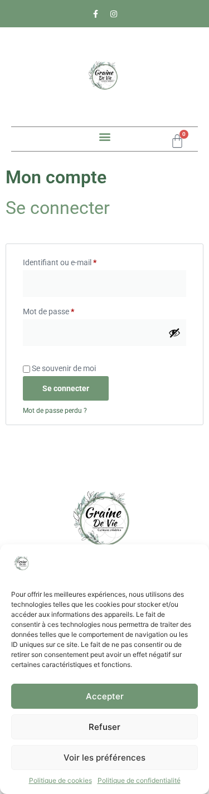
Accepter (105, 696)
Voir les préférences (104, 757)
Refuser (104, 727)
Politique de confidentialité (139, 780)
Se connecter (65, 388)
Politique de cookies (60, 780)
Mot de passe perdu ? (55, 411)
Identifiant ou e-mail (78, 261)
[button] (104, 136)
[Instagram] (113, 14)
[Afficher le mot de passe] (174, 333)
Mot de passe (67, 310)
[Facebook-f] (95, 14)
